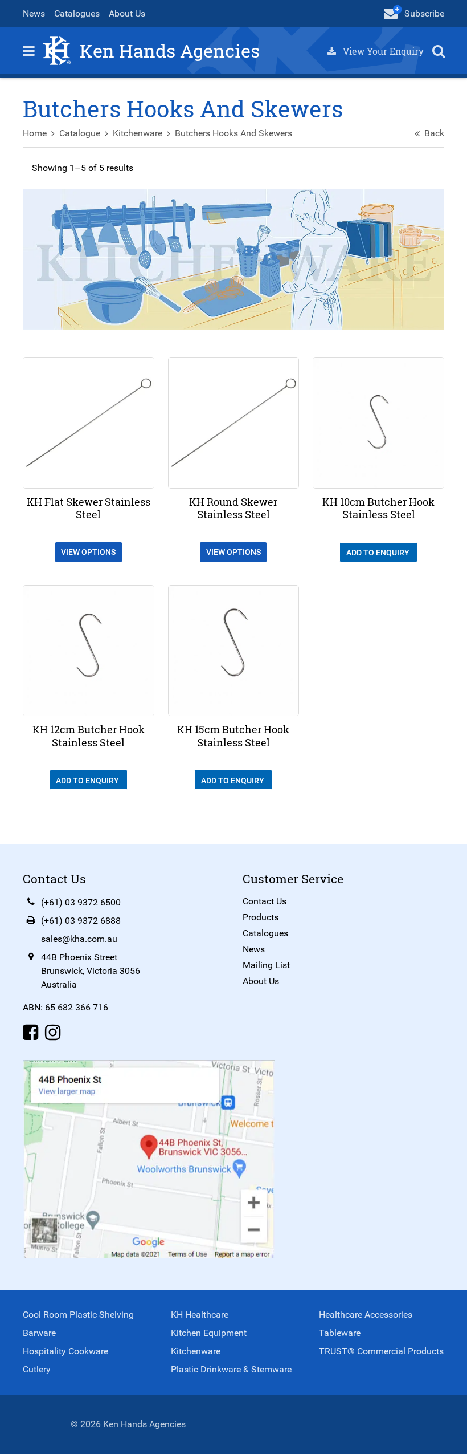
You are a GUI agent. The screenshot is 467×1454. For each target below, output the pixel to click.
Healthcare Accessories (365, 1314)
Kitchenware (137, 133)
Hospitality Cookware (65, 1351)
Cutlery (37, 1369)
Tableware (340, 1332)
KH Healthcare (199, 1314)
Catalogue (79, 133)
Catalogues (77, 13)
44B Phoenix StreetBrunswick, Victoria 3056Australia (90, 971)
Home (35, 133)
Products (260, 917)
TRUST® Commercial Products (381, 1351)
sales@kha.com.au (79, 938)
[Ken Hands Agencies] (57, 49)
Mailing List (266, 965)
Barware (39, 1332)
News (34, 13)
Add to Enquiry (378, 552)
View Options (88, 552)
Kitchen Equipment (209, 1332)
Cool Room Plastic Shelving (78, 1314)
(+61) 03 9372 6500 (81, 902)
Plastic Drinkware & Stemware (231, 1369)
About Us (127, 13)
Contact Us (264, 901)
